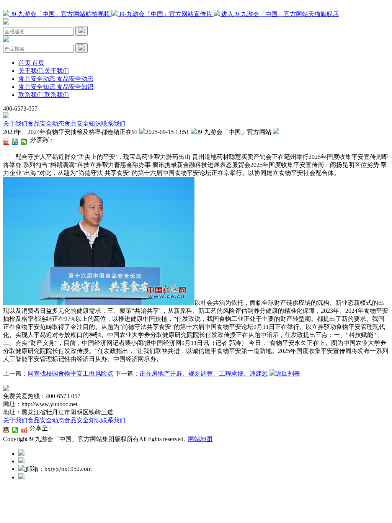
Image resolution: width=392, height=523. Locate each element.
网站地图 (200, 439)
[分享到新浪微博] (6, 142)
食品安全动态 (46, 123)
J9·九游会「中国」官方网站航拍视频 (60, 14)
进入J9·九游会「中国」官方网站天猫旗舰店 (279, 14)
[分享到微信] (24, 142)
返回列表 (288, 373)
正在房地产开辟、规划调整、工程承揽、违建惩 (203, 373)
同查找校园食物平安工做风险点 (70, 373)
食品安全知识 (82, 123)
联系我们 (113, 123)
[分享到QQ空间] (15, 142)
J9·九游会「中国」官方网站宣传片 (166, 14)
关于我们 (15, 123)
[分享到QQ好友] (6, 430)
